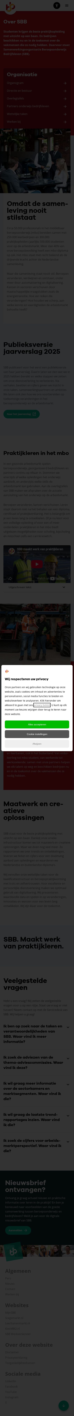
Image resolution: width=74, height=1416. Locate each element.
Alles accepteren (37, 724)
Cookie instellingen (37, 734)
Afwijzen (37, 743)
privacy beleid (42, 705)
